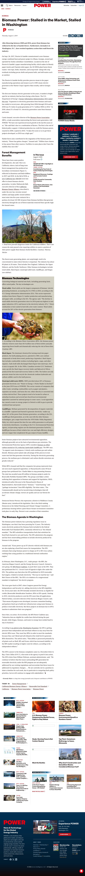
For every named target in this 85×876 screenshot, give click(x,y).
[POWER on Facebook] (10, 859)
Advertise (66, 5)
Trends (18, 748)
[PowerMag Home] (42, 5)
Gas (50, 783)
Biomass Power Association (39, 117)
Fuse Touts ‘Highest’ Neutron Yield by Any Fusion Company (22, 799)
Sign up (74, 854)
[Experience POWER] (59, 1)
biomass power (38, 689)
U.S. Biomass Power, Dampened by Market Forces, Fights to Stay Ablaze (43, 717)
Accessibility (46, 856)
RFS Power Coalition (20, 567)
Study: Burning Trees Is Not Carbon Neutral (42, 740)
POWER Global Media (66, 120)
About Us (35, 847)
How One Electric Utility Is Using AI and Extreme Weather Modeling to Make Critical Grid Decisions (70, 93)
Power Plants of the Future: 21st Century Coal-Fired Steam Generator (42, 186)
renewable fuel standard (38, 686)
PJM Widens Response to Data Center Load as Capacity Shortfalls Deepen (22, 753)
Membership (43, 845)
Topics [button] (10, 5)
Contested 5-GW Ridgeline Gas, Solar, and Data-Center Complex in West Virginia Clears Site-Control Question (22, 778)
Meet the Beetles (38, 763)
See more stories (39, 191)
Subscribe (62, 857)
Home (2, 9)
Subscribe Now (69, 157)
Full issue (37, 159)
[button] (2, 5)
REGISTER (60, 70)
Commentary (19, 712)
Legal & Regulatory (22, 724)
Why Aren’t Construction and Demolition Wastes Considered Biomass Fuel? (70, 765)
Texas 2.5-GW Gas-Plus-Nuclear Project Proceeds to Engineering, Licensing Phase (22, 788)
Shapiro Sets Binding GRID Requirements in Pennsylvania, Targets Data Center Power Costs (22, 730)
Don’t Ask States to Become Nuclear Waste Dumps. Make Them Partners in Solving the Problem (22, 718)
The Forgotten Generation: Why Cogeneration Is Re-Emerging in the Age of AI (22, 741)
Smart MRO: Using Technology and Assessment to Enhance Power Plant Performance (69, 80)
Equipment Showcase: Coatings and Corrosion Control (43, 175)
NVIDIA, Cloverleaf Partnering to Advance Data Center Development (22, 705)
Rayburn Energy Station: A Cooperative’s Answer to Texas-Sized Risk (56, 787)
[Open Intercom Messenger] (81, 871)
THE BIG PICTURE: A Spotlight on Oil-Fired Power (43, 164)
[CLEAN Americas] (80, 2)
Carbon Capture (37, 167)
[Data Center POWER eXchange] (72, 1)
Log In (80, 5)
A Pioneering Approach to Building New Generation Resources (74, 786)
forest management (19, 684)
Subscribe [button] (74, 5)
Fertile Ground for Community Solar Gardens (42, 180)
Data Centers (20, 700)
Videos (61, 103)
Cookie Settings (37, 856)
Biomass (8, 9)
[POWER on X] (13, 859)
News (34, 162)
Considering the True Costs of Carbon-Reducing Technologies (43, 169)
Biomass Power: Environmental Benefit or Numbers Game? (68, 717)
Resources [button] (17, 5)
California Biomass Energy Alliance (14, 686)
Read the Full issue (38, 791)
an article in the (25, 628)
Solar (35, 177)
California (5, 689)
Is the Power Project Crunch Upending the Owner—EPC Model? (38, 786)
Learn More (64, 834)
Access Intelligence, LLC (39, 867)
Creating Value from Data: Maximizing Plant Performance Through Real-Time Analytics (69, 61)
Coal (34, 183)
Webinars (62, 42)
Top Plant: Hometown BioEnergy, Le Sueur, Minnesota (67, 741)
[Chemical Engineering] (46, 1)
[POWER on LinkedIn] (16, 859)
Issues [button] (24, 5)
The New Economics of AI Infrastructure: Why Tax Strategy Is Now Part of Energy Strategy (22, 765)
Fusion (18, 795)
